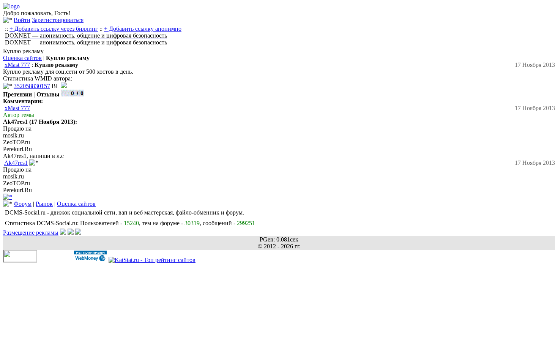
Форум (23, 203)
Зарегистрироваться (58, 20)
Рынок (44, 203)
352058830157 (32, 86)
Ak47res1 (16, 162)
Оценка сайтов (22, 58)
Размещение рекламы (30, 232)
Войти (22, 20)
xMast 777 (17, 65)
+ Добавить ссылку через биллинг (53, 28)
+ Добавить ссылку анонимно (142, 28)
